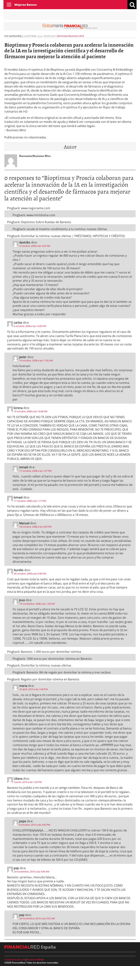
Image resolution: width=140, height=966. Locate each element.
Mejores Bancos (25, 4)
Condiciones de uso (14, 959)
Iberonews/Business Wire (70, 36)
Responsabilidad (35, 959)
